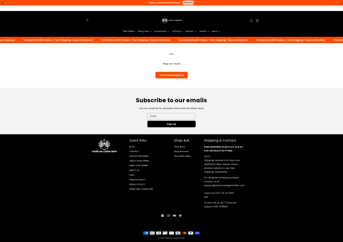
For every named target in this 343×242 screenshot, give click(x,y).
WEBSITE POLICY (137, 179)
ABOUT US (134, 170)
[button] (87, 20)
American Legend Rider (175, 238)
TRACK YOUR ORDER (139, 160)
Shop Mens (179, 146)
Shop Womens (181, 151)
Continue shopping (171, 75)
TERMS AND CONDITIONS (141, 189)
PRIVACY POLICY (137, 184)
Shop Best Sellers (182, 156)
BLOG (132, 146)
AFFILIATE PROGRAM (138, 156)
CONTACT (134, 151)
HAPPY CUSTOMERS (138, 165)
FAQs (131, 175)
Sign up (171, 124)
